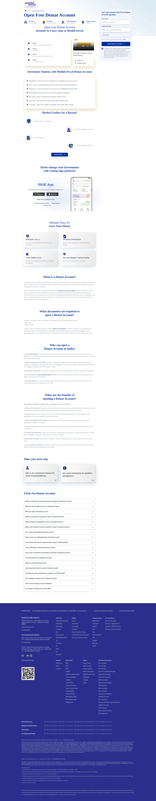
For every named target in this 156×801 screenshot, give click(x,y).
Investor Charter (87, 668)
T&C (124, 39)
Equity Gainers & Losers (79, 632)
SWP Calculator (102, 688)
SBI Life (94, 626)
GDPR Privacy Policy (89, 674)
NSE (67, 666)
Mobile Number (106, 26)
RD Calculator (102, 668)
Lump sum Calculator (104, 677)
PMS (57, 648)
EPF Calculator (102, 691)
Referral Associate (88, 671)
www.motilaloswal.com (30, 794)
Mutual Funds (67, 89)
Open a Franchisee (110, 621)
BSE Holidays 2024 (71, 699)
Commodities (53, 104)
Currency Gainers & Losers (79, 637)
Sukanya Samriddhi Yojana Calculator (109, 702)
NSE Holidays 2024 (71, 696)
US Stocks (59, 643)
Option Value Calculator (105, 710)
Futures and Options (59, 329)
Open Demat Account (72, 688)
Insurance (59, 654)
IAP (57, 640)
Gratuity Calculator (103, 696)
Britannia (94, 643)
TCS (93, 629)
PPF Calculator (102, 699)
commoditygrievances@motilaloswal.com (97, 764)
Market (74, 618)
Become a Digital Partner (112, 623)
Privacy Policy (87, 663)
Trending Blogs (70, 691)
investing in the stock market (66, 290)
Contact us (59, 663)
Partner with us (110, 618)
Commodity (59, 626)
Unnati (85, 682)
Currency (58, 629)
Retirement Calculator (104, 674)
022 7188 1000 (26, 642)
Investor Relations (71, 677)
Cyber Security (87, 666)
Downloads (86, 677)
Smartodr (85, 680)
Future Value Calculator (105, 694)
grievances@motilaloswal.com (60, 752)
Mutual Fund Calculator (105, 682)
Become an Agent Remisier (113, 629)
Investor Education (71, 685)
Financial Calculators (104, 660)
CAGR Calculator (103, 680)
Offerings (59, 618)
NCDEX (68, 671)
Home (28, 10)
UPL (93, 637)
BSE (67, 663)
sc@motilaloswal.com (28, 627)
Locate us (58, 668)
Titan (93, 632)
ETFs (32, 435)
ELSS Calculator (103, 713)
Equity (73, 621)
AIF (57, 646)
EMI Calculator (102, 685)
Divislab (94, 640)
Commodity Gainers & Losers (80, 635)
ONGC (94, 646)
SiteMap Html (69, 702)
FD (57, 651)
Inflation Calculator (103, 705)
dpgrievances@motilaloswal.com (77, 752)
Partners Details (70, 694)
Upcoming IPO (33, 93)
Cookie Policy (69, 682)
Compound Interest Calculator (107, 671)
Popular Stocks (97, 618)
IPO (57, 632)
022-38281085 (26, 630)
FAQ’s (57, 666)
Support (58, 660)
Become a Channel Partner (113, 626)
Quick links (69, 660)
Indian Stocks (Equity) (62, 621)
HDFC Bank (95, 621)
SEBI (67, 668)
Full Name (105, 18)
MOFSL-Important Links (72, 674)
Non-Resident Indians (45, 375)
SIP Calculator (102, 663)
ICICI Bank (95, 623)
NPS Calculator (102, 708)
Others (85, 660)
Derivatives (59, 623)
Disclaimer (69, 680)
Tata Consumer (96, 635)
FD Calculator (102, 666)
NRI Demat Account (61, 637)
